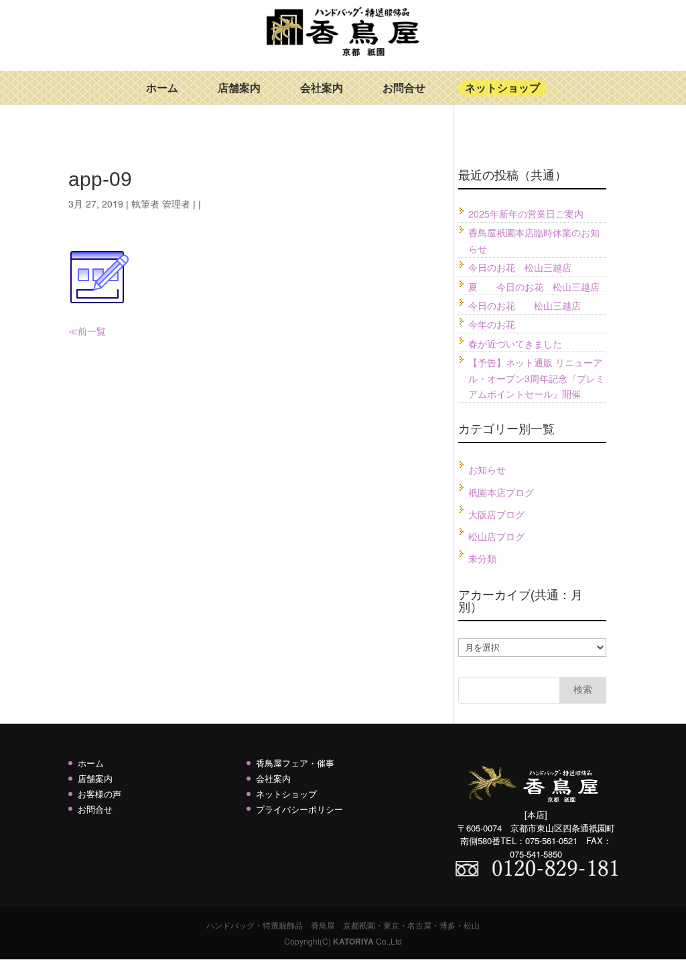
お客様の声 (99, 793)
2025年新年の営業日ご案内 (526, 213)
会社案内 (321, 88)
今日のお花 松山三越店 (519, 267)
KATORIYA (353, 941)
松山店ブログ (496, 536)
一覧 (96, 330)
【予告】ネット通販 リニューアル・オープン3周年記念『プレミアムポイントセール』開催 (536, 378)
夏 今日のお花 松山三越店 (534, 286)
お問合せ (404, 88)
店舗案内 (239, 88)
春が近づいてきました (515, 343)
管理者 (176, 203)
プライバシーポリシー (299, 809)
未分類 (482, 558)
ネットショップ (502, 88)
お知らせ (487, 469)
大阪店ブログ (496, 514)
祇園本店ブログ (501, 492)
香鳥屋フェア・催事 (295, 762)
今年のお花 (491, 324)
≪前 (77, 330)
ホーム (162, 88)
